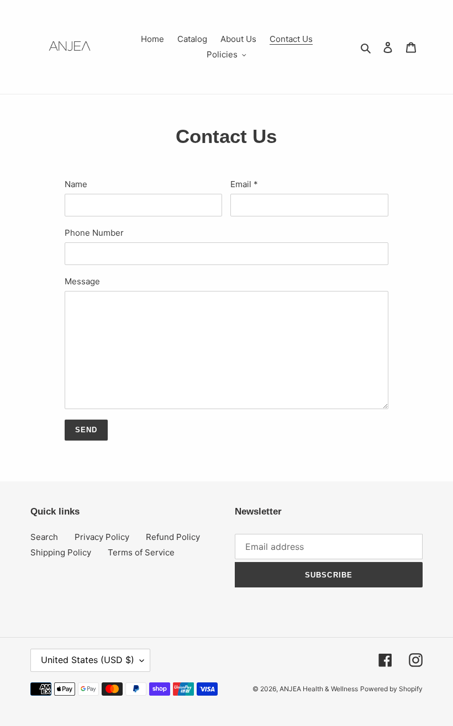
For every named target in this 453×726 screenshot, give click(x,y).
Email (244, 184)
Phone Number (94, 232)
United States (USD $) (87, 659)
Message (82, 281)
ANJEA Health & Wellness (319, 689)
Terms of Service (141, 552)
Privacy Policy (102, 537)
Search (44, 537)
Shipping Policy (60, 552)
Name (76, 184)
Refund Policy (173, 537)
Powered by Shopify (391, 689)
